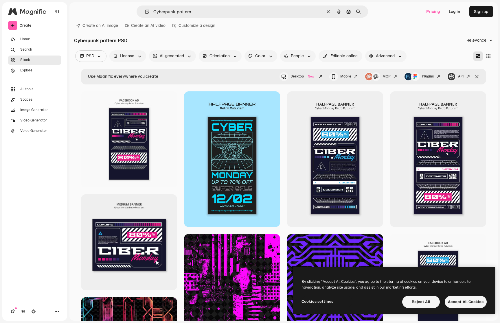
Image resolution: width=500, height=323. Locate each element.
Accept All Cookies (466, 301)
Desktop (302, 76)
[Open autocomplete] (145, 12)
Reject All (421, 301)
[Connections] (12, 311)
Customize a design (197, 25)
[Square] (488, 56)
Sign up (481, 11)
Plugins (428, 76)
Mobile (345, 76)
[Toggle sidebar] (56, 11)
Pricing (433, 11)
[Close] (477, 76)
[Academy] (23, 311)
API (461, 76)
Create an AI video (148, 25)
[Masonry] (478, 56)
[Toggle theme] (33, 311)
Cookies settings (317, 301)
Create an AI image (100, 25)
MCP (387, 76)
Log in (454, 11)
